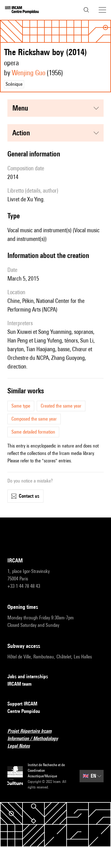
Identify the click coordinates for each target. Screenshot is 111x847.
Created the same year (61, 406)
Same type (20, 406)
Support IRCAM (22, 704)
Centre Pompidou (23, 711)
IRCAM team (19, 684)
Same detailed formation (33, 432)
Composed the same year (34, 419)
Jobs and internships (27, 676)
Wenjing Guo (28, 72)
